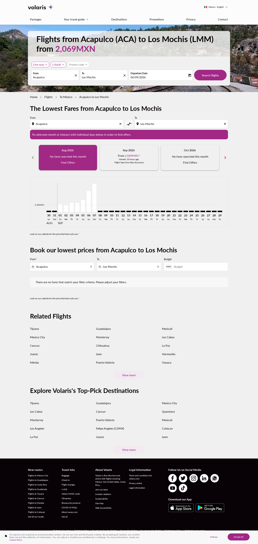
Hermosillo (168, 354)
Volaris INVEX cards (71, 493)
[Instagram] (193, 478)
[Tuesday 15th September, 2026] (140, 211)
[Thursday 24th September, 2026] (191, 211)
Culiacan (167, 428)
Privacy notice (135, 483)
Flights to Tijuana (36, 493)
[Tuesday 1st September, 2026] (60, 208)
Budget (168, 259)
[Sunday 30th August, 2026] (49, 211)
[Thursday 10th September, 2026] (111, 211)
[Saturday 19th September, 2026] (163, 211)
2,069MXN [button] (75, 48)
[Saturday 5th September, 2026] (83, 206)
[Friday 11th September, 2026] (117, 211)
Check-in (66, 480)
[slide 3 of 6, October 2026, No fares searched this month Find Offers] (190, 157)
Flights (48, 96)
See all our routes (36, 516)
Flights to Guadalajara (38, 480)
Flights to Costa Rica (37, 484)
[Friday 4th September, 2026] (77, 207)
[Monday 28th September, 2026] (214, 211)
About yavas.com (70, 512)
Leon (99, 354)
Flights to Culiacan (36, 512)
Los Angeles (37, 428)
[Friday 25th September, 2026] (197, 211)
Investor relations (103, 494)
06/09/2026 (138, 77)
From (36, 73)
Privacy (191, 19)
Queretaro (168, 411)
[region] (129, 537)
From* (33, 259)
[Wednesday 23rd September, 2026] (185, 211)
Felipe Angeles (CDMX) (110, 428)
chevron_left (33, 157)
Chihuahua (102, 345)
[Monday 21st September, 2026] (174, 211)
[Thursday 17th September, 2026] (151, 211)
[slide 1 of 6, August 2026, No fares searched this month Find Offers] (68, 157)
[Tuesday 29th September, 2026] (220, 211)
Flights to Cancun (36, 498)
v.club (64, 489)
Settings (214, 536)
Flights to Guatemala (37, 489)
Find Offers (68, 162)
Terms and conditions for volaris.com (140, 477)
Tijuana (34, 328)
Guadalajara (103, 328)
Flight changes (68, 484)
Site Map (99, 503)
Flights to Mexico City (38, 475)
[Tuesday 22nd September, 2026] (180, 211)
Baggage (65, 475)
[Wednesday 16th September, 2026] (145, 211)
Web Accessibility (103, 508)
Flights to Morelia (36, 503)
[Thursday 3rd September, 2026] (71, 207)
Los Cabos (168, 337)
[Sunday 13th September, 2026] (128, 211)
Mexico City (37, 337)
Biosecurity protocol (71, 503)
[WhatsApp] (214, 478)
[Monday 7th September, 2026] (94, 197)
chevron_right (225, 157)
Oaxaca (166, 362)
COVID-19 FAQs (69, 507)
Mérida (34, 362)
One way (38, 64)
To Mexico (66, 96)
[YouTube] (172, 488)
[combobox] (53, 77)
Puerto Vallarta (105, 362)
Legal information (137, 487)
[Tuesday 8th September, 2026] (100, 211)
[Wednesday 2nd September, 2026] (66, 208)
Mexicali (167, 328)
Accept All (238, 536)
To (83, 73)
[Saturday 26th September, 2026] (202, 211)
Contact (223, 19)
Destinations (119, 19)
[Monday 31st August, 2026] (54, 211)
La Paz (166, 345)
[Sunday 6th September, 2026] (88, 201)
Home (33, 96)
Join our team (101, 489)
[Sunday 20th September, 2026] (168, 211)
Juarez (34, 354)
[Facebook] (172, 478)
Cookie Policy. (16, 540)
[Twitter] (183, 478)
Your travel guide (76, 19)
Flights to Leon (35, 507)
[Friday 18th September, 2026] (157, 211)
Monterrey (102, 337)
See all (65, 516)
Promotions (157, 19)
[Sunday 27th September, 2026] (208, 211)
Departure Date (139, 73)
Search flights (210, 75)
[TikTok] (183, 488)
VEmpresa (66, 498)
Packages (35, 19)
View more (129, 375)
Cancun (34, 345)
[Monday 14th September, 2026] (134, 211)
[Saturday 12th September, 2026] (123, 211)
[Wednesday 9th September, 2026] (106, 211)
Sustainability (101, 498)
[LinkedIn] (204, 478)
